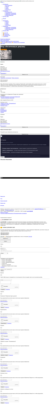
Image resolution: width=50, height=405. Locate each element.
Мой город (2, 43)
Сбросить (2, 267)
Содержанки (22, 42)
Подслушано (8, 9)
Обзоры (7, 8)
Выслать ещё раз (3, 301)
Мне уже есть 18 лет (5, 233)
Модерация (2, 205)
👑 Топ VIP (3, 42)
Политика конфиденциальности (7, 213)
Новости (7, 6)
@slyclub (30, 236)
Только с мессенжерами (7, 261)
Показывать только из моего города (9, 265)
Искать (2, 270)
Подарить (3, 95)
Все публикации (8, 5)
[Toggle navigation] (3, 2)
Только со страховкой (6, 264)
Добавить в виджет (4, 355)
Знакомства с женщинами (10, 14)
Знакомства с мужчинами (10, 13)
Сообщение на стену (4, 104)
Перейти (2, 402)
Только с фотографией (6, 259)
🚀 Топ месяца (9, 42)
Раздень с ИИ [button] (6, 16)
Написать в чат (25, 74)
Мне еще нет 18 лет (4, 234)
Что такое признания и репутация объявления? (10, 96)
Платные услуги (3, 105)
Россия (4, 18)
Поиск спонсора (15, 77)
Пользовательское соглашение (20, 213)
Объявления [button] (5, 10)
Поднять (2, 108)
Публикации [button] (5, 4)
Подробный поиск (25, 134)
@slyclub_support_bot (9, 210)
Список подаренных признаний (7, 97)
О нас (1, 198)
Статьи (6, 7)
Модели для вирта (4, 212)
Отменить (8, 289)
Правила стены (2, 203)
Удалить (2, 112)
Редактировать (3, 110)
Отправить (3, 289)
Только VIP (4, 263)
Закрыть (5, 241)
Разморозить (3, 371)
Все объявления (8, 11)
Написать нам (2, 196)
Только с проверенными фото (8, 262)
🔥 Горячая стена (15, 42)
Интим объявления (9, 15)
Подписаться (5, 238)
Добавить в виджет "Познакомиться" (8, 103)
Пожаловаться (3, 111)
